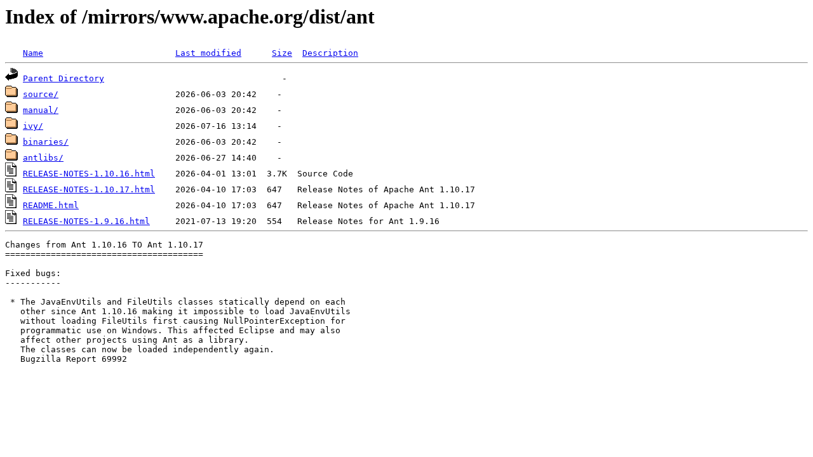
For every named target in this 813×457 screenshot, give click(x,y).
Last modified (208, 53)
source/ (40, 94)
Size (282, 53)
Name (33, 53)
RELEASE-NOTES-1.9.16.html (86, 221)
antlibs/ (43, 157)
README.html (51, 205)
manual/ (40, 110)
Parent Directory (63, 78)
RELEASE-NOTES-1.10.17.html (89, 189)
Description (330, 53)
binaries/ (46, 142)
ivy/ (33, 126)
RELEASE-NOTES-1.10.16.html (89, 173)
